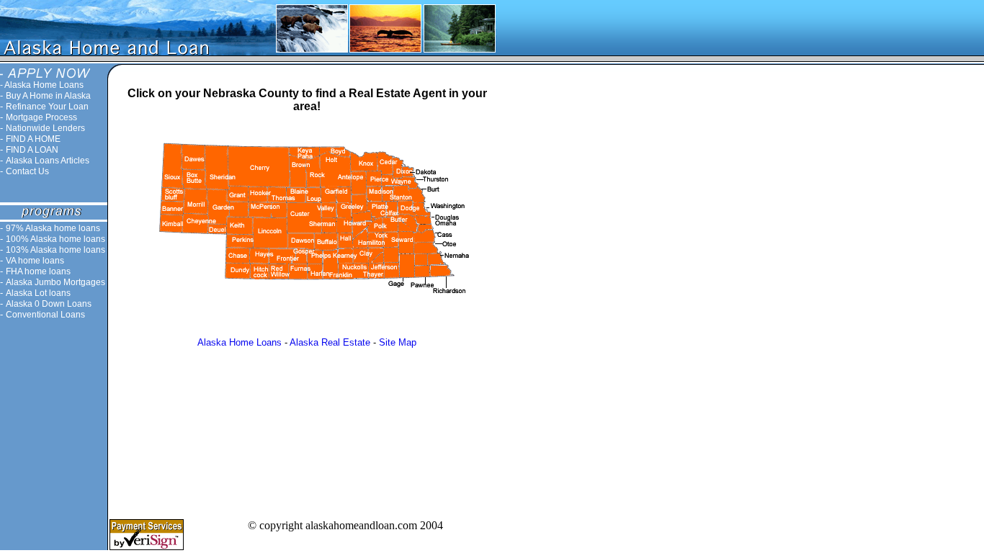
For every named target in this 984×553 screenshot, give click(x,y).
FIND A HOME (33, 139)
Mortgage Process (41, 117)
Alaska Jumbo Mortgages (55, 282)
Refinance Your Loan (47, 107)
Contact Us (27, 171)
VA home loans (35, 261)
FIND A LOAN (32, 150)
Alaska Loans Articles (47, 161)
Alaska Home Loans (44, 85)
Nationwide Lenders (45, 128)
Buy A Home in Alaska (48, 96)
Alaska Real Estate (330, 342)
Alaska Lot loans (38, 293)
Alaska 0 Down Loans (48, 304)
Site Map (397, 342)
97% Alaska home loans (53, 228)
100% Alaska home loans (55, 239)
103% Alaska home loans (55, 250)
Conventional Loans (45, 315)
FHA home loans (38, 271)
